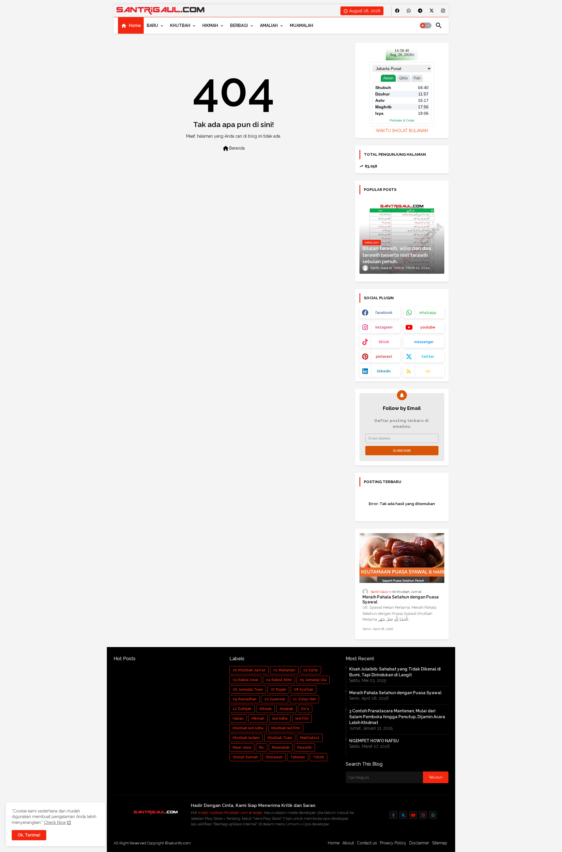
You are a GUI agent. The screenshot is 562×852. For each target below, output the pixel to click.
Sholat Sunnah (245, 757)
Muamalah (280, 747)
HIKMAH (210, 25)
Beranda (233, 148)
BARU (152, 25)
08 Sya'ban (303, 689)
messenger (424, 342)
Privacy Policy (393, 843)
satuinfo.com (179, 843)
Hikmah (257, 718)
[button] (425, 25)
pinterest (384, 357)
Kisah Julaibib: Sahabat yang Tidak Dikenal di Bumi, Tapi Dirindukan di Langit (395, 672)
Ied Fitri (302, 718)
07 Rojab (278, 689)
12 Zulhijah (242, 709)
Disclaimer (419, 843)
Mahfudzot (309, 738)
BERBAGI (239, 25)
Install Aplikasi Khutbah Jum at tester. (231, 812)
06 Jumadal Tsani (248, 689)
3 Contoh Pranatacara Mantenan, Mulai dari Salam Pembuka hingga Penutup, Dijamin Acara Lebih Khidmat (397, 717)
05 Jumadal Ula (313, 680)
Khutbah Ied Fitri (285, 728)
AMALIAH (269, 25)
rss (428, 371)
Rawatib (304, 747)
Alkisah (265, 709)
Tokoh (318, 757)
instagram (384, 327)
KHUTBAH (180, 25)
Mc (261, 747)
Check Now (55, 822)
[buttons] (397, 10)
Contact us (367, 843)
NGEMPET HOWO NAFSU (374, 740)
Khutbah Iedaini (246, 738)
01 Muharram (284, 670)
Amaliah (286, 709)
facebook (384, 313)
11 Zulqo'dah (304, 699)
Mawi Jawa (242, 747)
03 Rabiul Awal (245, 680)
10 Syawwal (274, 699)
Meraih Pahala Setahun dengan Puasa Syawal (400, 599)
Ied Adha (279, 718)
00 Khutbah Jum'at (249, 670)
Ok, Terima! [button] (29, 835)
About (348, 843)
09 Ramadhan (244, 699)
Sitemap (439, 843)
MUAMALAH (301, 25)
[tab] (131, 25)
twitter (428, 357)
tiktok (383, 342)
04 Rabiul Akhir (279, 680)
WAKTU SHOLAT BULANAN (402, 130)
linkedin (384, 371)
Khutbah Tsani (280, 738)
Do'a (305, 709)
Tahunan (297, 757)
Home (135, 25)
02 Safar (310, 670)
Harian (238, 718)
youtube (427, 327)
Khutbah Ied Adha (248, 728)
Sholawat (274, 757)
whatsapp (427, 313)
